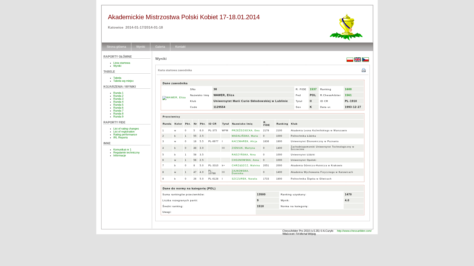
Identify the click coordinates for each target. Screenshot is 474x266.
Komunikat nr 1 (122, 149)
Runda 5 (118, 104)
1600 (348, 89)
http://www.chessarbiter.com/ (354, 230)
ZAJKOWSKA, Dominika (240, 172)
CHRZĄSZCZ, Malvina (246, 165)
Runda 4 (118, 101)
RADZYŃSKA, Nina (244, 154)
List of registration (124, 131)
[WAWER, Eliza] (174, 97)
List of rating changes (126, 128)
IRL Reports (120, 137)
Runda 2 (118, 95)
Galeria (160, 47)
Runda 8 (118, 113)
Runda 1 (118, 92)
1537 (313, 89)
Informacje (119, 155)
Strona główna (116, 47)
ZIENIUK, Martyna (243, 148)
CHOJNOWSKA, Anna (245, 160)
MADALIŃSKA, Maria (245, 136)
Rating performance (125, 134)
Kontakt (180, 47)
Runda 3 (118, 98)
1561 (348, 95)
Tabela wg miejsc (123, 80)
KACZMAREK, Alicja (244, 141)
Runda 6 (118, 107)
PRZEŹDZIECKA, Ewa (246, 130)
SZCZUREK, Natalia (244, 179)
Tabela (117, 77)
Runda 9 (118, 116)
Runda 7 (118, 110)
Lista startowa (121, 62)
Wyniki (140, 47)
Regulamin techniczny (126, 152)
